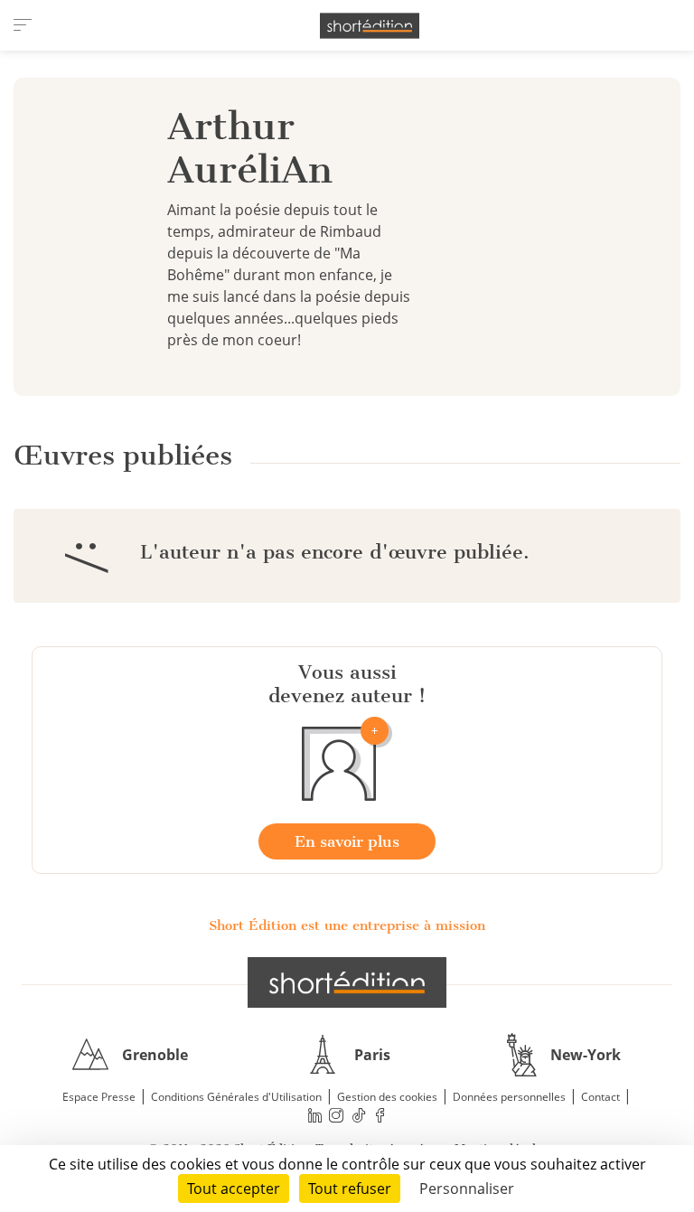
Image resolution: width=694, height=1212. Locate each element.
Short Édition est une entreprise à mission (347, 925)
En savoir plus (347, 841)
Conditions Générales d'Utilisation (236, 1096)
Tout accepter (233, 1188)
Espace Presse (99, 1096)
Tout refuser (349, 1188)
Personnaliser (466, 1188)
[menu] (22, 25)
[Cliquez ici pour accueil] (347, 982)
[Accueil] (369, 26)
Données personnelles (509, 1096)
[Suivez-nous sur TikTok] (359, 1115)
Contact (600, 1096)
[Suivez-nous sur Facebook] (380, 1115)
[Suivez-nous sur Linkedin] (314, 1115)
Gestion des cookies (387, 1096)
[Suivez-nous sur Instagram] (337, 1115)
